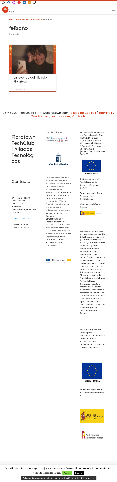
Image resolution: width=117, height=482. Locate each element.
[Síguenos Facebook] (8, 2)
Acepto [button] (67, 473)
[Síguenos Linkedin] (24, 2)
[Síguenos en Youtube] (19, 2)
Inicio (11, 19)
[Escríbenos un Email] (29, 2)
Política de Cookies (82, 113)
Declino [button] (78, 473)
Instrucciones (60, 116)
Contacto (79, 116)
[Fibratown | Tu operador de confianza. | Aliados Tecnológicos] (8, 9)
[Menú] (113, 9)
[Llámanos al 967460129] (34, 2)
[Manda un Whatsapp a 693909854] (3, 2)
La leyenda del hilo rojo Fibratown (30, 80)
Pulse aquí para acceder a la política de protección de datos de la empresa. (59, 478)
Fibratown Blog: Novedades (29, 19)
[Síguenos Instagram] (13, 2)
